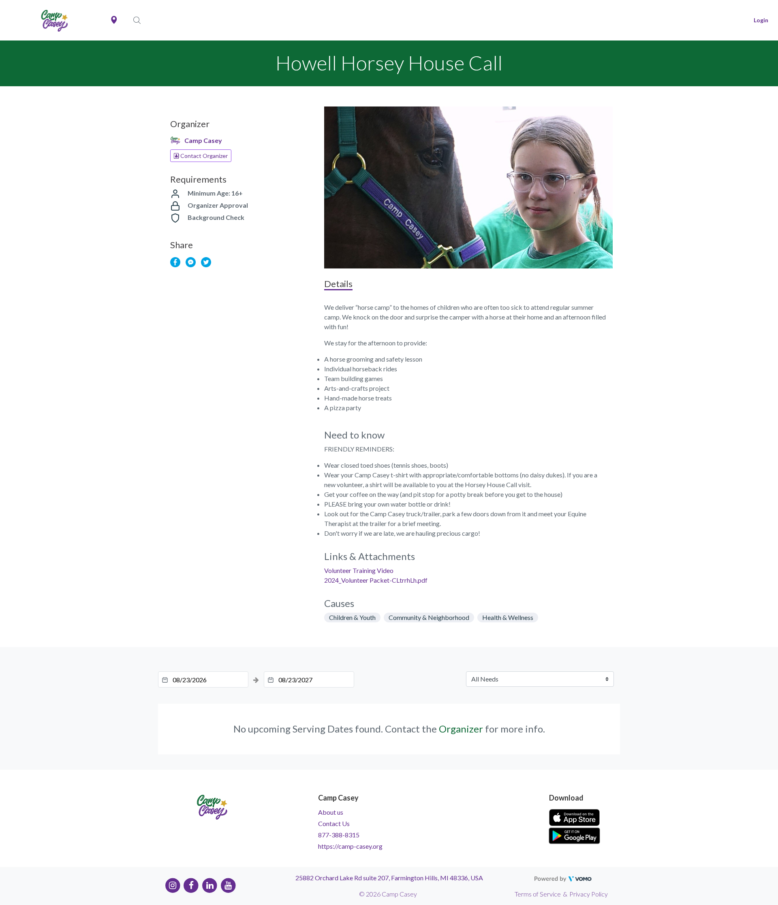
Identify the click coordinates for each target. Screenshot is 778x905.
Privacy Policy (588, 894)
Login (761, 20)
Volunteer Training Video (358, 570)
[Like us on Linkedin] (209, 885)
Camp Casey (203, 140)
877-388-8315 (338, 835)
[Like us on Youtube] (228, 885)
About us (330, 812)
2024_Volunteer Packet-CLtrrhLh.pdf (375, 580)
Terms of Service (538, 894)
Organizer (461, 729)
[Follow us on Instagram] (173, 885)
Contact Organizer (203, 155)
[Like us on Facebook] (191, 885)
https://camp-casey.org (350, 846)
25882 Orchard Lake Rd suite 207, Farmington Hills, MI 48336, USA (389, 878)
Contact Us (334, 823)
